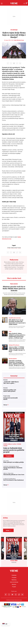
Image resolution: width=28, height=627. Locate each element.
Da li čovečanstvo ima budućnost (13, 480)
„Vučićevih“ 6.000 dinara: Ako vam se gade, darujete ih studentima (11, 382)
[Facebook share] (8, 63)
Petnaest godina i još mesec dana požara (9, 390)
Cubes (21, 599)
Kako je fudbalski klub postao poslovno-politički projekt (13, 450)
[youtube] (12, 594)
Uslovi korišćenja (14, 582)
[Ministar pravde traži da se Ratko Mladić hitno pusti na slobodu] (14, 306)
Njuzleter (14, 584)
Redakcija (14, 575)
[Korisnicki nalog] (24, 3)
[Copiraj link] (17, 63)
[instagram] (16, 594)
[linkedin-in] (22, 594)
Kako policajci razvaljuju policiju (13, 462)
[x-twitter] (9, 594)
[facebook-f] (6, 594)
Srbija (8, 247)
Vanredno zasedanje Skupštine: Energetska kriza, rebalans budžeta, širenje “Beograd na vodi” (17, 363)
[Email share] (14, 63)
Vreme (10, 599)
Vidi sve (5, 404)
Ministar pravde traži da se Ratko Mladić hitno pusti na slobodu (14, 289)
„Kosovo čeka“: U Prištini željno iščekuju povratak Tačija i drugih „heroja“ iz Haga (17, 349)
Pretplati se (8, 456)
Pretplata (14, 577)
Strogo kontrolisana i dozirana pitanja (12, 468)
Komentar (14, 376)
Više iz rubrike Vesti (14, 278)
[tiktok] (19, 594)
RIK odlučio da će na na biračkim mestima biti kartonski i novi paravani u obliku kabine (17, 322)
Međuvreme (18, 265)
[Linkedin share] (20, 63)
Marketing (14, 579)
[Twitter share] (11, 63)
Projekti (14, 586)
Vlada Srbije (14, 247)
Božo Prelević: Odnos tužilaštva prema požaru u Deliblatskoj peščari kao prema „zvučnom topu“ (17, 336)
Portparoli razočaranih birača (10, 398)
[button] (3, 550)
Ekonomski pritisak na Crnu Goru (13, 474)
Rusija (19, 247)
